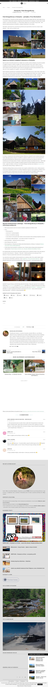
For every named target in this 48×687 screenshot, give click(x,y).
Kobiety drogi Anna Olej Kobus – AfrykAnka (20, 561)
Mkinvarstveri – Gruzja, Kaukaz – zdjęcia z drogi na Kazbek (24, 547)
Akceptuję (40, 684)
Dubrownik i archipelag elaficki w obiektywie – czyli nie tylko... (40, 671)
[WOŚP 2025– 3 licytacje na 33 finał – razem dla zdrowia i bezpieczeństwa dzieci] (24, 527)
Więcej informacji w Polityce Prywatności (24, 685)
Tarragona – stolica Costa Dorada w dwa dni (41, 677)
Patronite (29, 288)
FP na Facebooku (11, 285)
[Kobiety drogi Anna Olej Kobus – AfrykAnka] (6, 563)
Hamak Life (10, 431)
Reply (44, 419)
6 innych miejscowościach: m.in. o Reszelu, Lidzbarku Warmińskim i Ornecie (26, 248)
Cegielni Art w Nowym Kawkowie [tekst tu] (31, 258)
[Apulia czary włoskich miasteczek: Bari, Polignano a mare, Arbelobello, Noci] (6, 570)
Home (4, 7)
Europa (8, 7)
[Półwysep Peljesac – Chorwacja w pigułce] (32, 666)
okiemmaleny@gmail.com (23, 504)
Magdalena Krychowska (17, 12)
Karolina (9, 448)
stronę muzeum (41, 163)
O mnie (17, 681)
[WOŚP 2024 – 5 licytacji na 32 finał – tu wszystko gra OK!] (6, 556)
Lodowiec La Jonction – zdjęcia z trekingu (34, 374)
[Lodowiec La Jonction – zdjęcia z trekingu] (35, 366)
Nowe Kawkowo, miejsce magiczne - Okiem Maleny (19, 419)
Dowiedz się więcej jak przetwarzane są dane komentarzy (33, 411)
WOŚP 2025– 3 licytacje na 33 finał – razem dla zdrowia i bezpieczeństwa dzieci (22, 543)
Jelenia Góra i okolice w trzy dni (24, 602)
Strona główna (11, 681)
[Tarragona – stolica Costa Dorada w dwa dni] (32, 678)
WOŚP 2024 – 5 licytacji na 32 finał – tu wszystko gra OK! (23, 554)
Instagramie (22, 285)
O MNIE (27, 490)
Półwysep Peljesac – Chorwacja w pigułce (40, 665)
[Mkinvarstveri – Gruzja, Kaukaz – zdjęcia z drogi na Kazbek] (6, 549)
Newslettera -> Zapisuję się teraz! (37, 287)
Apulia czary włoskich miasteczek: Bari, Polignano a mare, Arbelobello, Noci (27, 568)
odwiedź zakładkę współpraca (39, 505)
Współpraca (23, 681)
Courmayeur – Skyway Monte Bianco (24, 636)
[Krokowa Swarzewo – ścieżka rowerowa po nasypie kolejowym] (13, 366)
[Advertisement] (24, 316)
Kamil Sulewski (11, 439)
